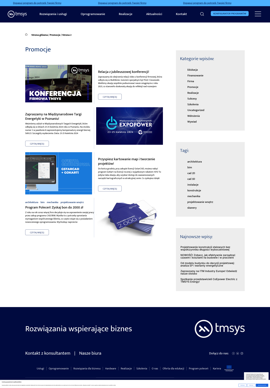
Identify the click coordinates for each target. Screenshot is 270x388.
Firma (190, 81)
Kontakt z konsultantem (48, 353)
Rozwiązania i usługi (53, 14)
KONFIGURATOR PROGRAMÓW (229, 14)
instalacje (192, 184)
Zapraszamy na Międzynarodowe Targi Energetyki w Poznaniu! (53, 116)
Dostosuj (243, 385)
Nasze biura (90, 353)
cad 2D (191, 173)
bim (189, 167)
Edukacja (192, 70)
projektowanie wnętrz (200, 202)
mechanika (193, 196)
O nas (155, 368)
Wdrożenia (193, 116)
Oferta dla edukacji (173, 368)
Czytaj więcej (110, 97)
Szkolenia (192, 104)
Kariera (217, 368)
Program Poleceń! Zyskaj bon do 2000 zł (54, 207)
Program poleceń (198, 368)
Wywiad (192, 121)
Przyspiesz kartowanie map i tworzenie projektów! (126, 161)
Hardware (110, 368)
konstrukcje (194, 190)
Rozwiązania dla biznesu (87, 368)
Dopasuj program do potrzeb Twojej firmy (47, 3)
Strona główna (39, 35)
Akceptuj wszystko (262, 385)
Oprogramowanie (93, 14)
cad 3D (191, 179)
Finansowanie (195, 75)
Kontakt (181, 14)
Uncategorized (195, 110)
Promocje (55, 35)
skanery (192, 208)
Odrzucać (251, 385)
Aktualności (154, 14)
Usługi (40, 368)
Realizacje (125, 14)
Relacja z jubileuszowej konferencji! (123, 72)
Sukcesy (192, 98)
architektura (194, 161)
